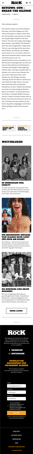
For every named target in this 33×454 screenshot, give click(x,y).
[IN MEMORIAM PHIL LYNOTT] (16, 163)
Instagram (17, 354)
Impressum (16, 439)
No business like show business (15, 290)
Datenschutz (16, 435)
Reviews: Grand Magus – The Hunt (8, 129)
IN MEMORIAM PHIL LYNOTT (13, 184)
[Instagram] (9, 353)
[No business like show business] (16, 269)
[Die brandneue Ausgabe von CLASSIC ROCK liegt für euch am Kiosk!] (16, 215)
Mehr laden (16, 311)
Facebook (17, 350)
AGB (16, 443)
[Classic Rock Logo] (16, 2)
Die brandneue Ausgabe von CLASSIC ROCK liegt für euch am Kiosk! (16, 237)
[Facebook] (9, 350)
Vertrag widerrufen (16, 447)
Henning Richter (6, 14)
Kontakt (16, 431)
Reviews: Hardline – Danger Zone (22, 129)
